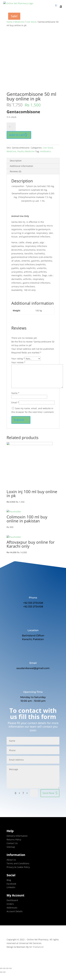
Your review (18, 362)
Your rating (18, 358)
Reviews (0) (15, 171)
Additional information (21, 166)
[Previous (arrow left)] (1, 972)
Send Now (48, 793)
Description (16, 160)
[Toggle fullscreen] (7, 968)
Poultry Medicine (26, 151)
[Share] (4, 968)
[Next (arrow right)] (4, 972)
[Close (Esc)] (1, 968)
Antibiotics (45, 151)
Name (15, 393)
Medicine (19, 21)
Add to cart (17, 135)
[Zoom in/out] (10, 968)
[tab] (33, 160)
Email (15, 402)
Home (10, 21)
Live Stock (31, 21)
